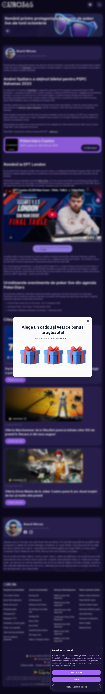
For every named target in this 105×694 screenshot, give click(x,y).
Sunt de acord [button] (76, 672)
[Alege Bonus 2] (30, 355)
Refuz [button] (76, 679)
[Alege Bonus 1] (76, 355)
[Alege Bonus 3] (53, 355)
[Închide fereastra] (88, 321)
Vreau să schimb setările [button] (76, 687)
